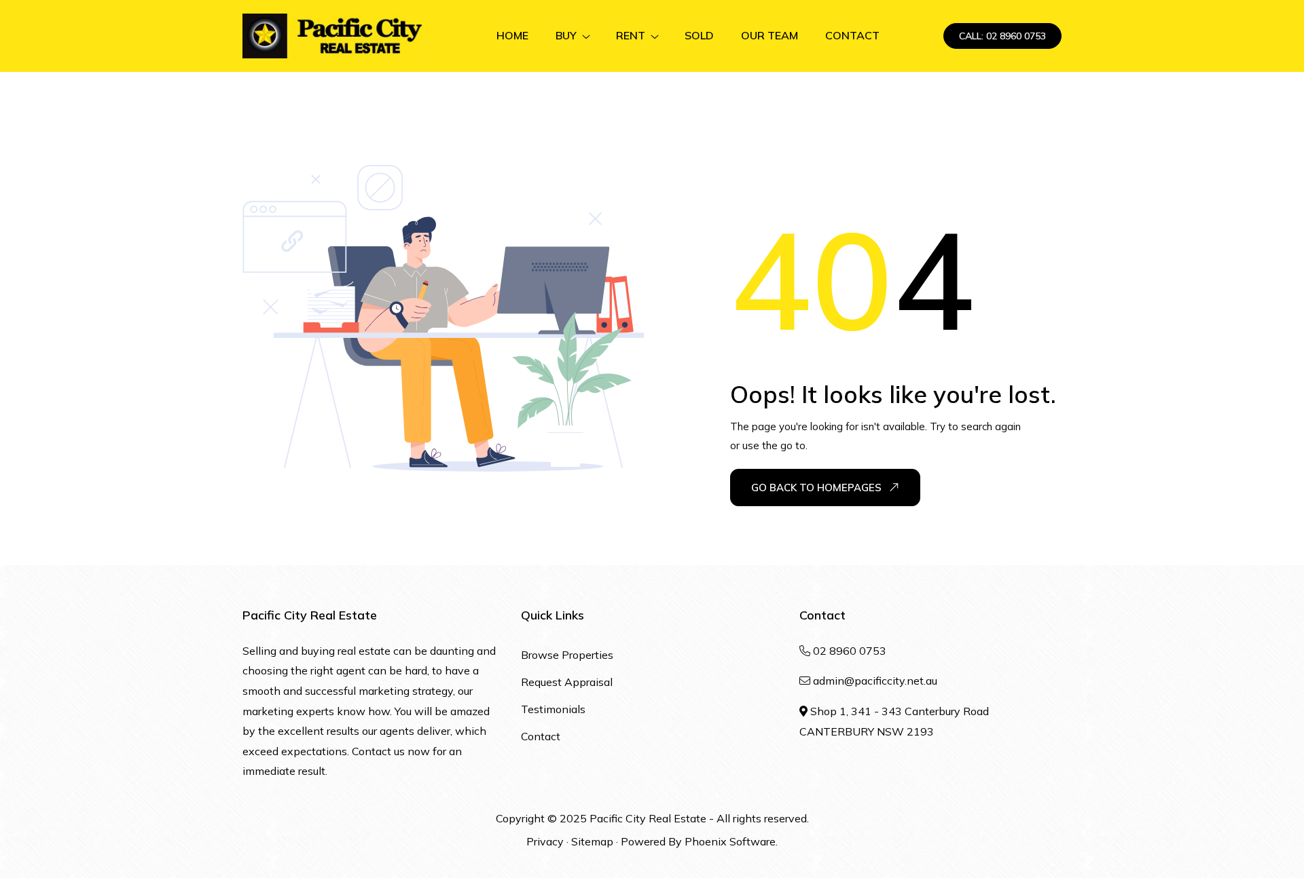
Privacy (545, 841)
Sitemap (592, 841)
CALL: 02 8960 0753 (1002, 36)
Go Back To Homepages (816, 487)
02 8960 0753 (849, 650)
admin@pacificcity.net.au (875, 680)
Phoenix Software (730, 841)
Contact (540, 736)
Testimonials (553, 709)
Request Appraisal (567, 682)
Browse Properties (567, 655)
